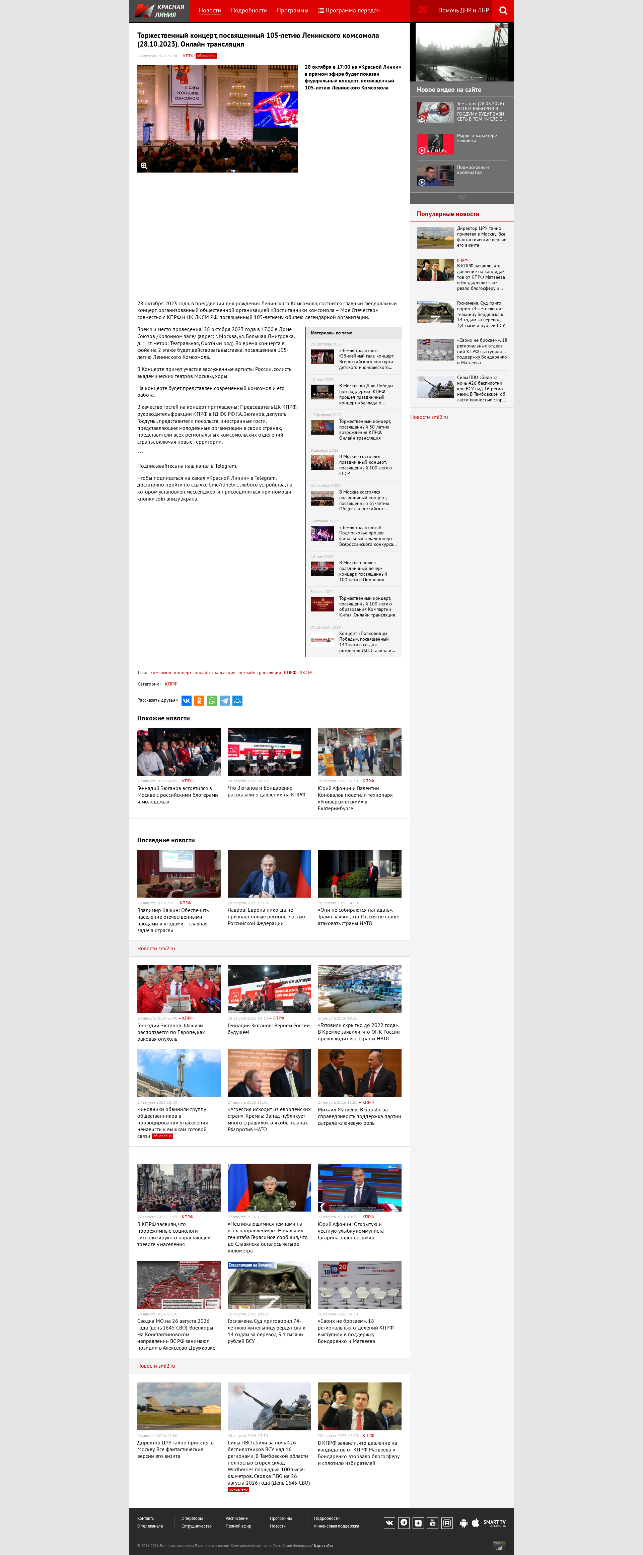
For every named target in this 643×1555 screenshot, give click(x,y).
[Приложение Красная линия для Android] (464, 1523)
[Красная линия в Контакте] (389, 1523)
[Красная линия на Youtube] (432, 1523)
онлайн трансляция (214, 672)
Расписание (237, 1518)
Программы (292, 10)
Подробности (249, 10)
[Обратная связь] (422, 11)
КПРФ (289, 672)
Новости (210, 10)
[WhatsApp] (212, 701)
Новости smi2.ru (156, 949)
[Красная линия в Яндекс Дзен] (418, 1523)
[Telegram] (225, 701)
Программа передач (353, 10)
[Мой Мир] (237, 701)
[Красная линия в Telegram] (404, 1523)
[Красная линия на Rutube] (447, 1523)
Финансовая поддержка (336, 1526)
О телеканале (150, 1526)
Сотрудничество (197, 1526)
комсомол (160, 672)
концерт (182, 672)
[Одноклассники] (199, 701)
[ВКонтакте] (187, 701)
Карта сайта (323, 1546)
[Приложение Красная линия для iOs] (475, 1523)
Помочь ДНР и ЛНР (463, 10)
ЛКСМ (305, 672)
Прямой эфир (238, 1526)
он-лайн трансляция (259, 672)
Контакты (146, 1518)
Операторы (192, 1518)
